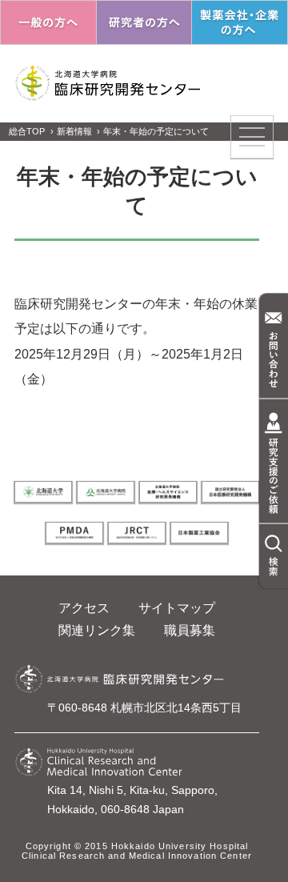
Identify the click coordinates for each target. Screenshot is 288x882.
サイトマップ (176, 608)
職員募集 (189, 630)
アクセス (84, 608)
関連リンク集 (96, 630)
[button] (252, 136)
